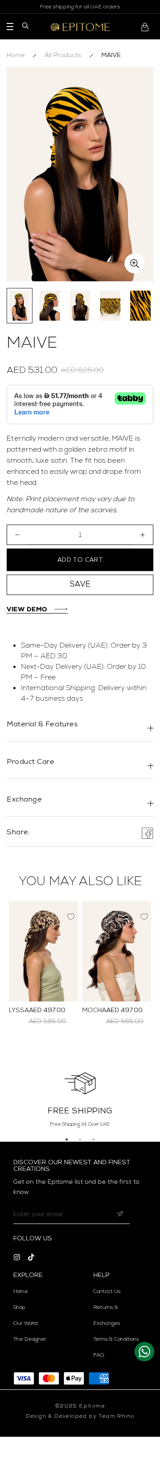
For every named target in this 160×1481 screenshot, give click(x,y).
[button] (146, 27)
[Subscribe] (120, 1214)
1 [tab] (66, 1139)
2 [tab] (80, 1139)
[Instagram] (17, 1257)
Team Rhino (116, 1416)
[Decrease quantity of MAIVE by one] (17, 535)
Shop (19, 1307)
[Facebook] (147, 833)
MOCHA (94, 1010)
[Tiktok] (31, 1257)
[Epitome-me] (80, 27)
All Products (62, 55)
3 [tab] (93, 1139)
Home (15, 55)
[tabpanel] (80, 1098)
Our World (25, 1323)
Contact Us (106, 1291)
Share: (18, 832)
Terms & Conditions (116, 1339)
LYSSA (19, 1010)
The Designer (29, 1339)
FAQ (98, 1355)
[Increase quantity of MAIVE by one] (142, 535)
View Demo (27, 609)
